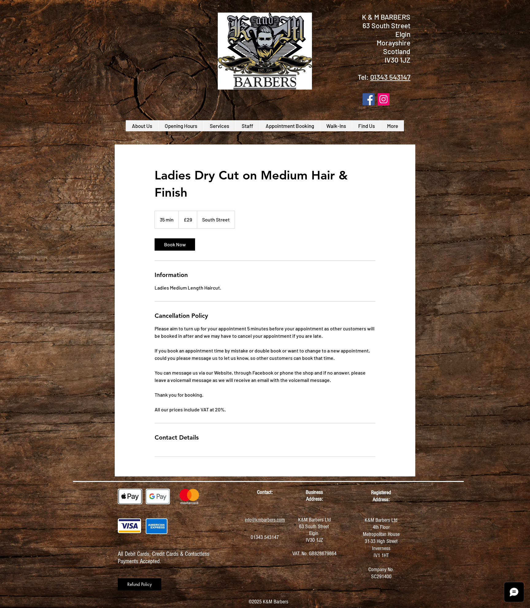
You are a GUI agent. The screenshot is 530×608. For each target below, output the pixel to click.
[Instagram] (384, 99)
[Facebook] (368, 99)
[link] (175, 244)
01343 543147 (390, 77)
